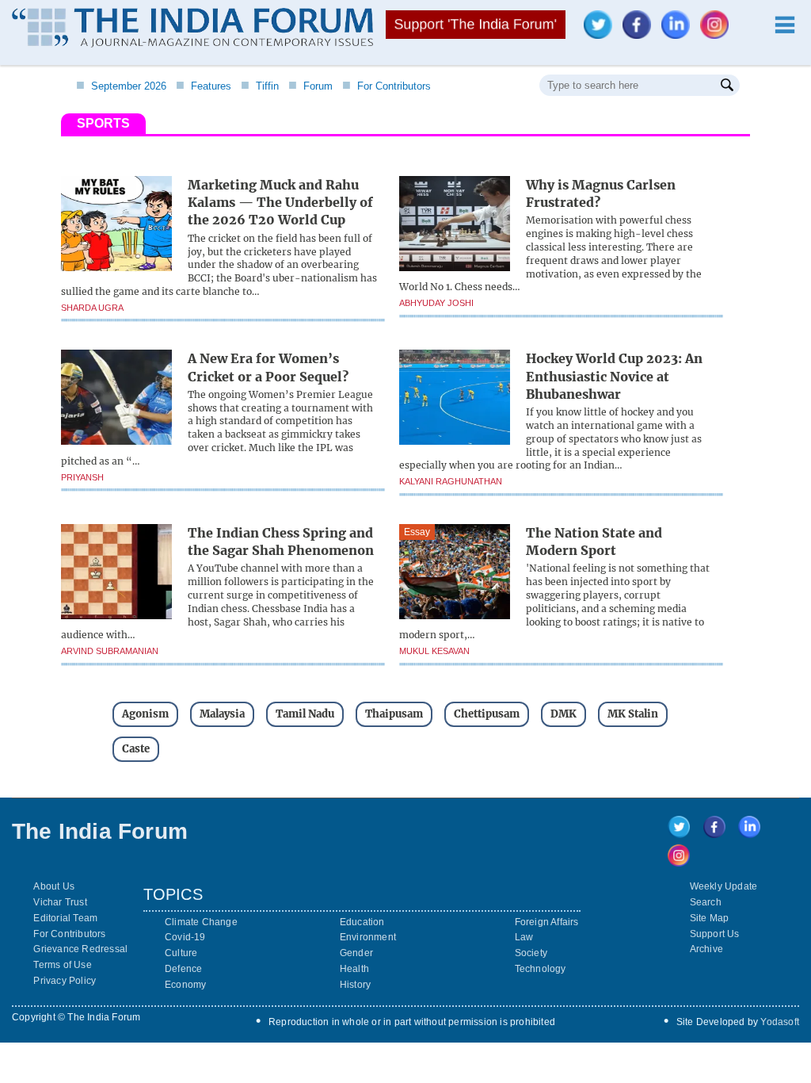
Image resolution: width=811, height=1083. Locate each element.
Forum (310, 86)
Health (354, 968)
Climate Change (201, 922)
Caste (136, 749)
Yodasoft (779, 1022)
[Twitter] (602, 34)
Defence (183, 968)
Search (706, 902)
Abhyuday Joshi (436, 303)
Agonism (145, 714)
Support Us (715, 933)
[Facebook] (641, 34)
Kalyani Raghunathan (450, 481)
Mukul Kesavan (434, 651)
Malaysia (222, 714)
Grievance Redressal (80, 949)
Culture (181, 953)
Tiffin (260, 86)
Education (362, 922)
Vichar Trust (59, 902)
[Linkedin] (679, 34)
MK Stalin (632, 714)
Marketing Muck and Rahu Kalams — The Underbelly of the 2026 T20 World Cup (280, 202)
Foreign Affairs (547, 922)
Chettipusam (487, 714)
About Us (53, 886)
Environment (368, 937)
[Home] (192, 30)
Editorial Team (65, 918)
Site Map (709, 918)
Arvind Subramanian (109, 651)
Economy (185, 984)
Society (531, 953)
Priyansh (82, 477)
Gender (356, 953)
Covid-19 (185, 937)
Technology (540, 968)
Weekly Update (724, 886)
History (355, 984)
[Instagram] (718, 34)
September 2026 (121, 86)
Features (203, 86)
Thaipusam (394, 714)
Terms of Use (62, 964)
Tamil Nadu (305, 714)
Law (524, 937)
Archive (706, 949)
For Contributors (386, 86)
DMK (563, 714)
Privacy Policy (64, 980)
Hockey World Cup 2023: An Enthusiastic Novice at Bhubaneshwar (614, 376)
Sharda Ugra (92, 307)
